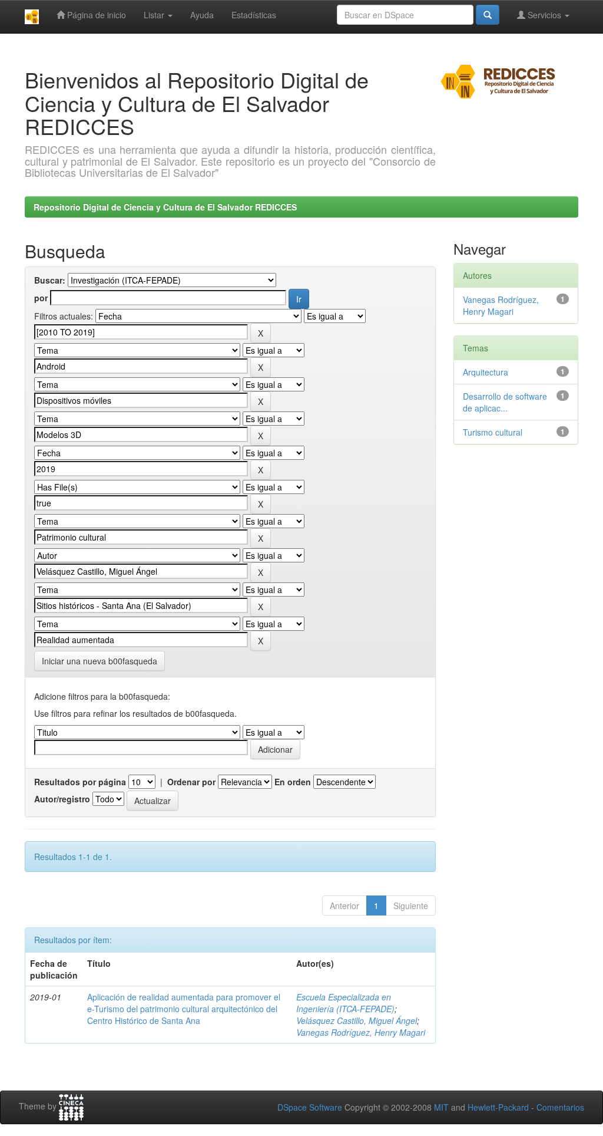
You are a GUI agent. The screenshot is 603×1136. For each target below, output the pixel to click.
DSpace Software (309, 1107)
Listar (155, 15)
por (41, 298)
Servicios (544, 15)
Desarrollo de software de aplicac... (505, 402)
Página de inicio (95, 15)
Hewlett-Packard (498, 1107)
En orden (292, 782)
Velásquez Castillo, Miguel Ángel (356, 1020)
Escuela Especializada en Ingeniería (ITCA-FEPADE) (345, 1003)
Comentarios (560, 1107)
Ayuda (202, 15)
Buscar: (49, 280)
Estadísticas (253, 15)
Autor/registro (62, 799)
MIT (441, 1107)
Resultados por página (80, 782)
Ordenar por (191, 782)
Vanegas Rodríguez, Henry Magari (360, 1032)
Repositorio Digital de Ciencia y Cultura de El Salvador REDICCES (165, 207)
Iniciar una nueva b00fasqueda (99, 661)
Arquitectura (485, 372)
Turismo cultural (492, 432)
